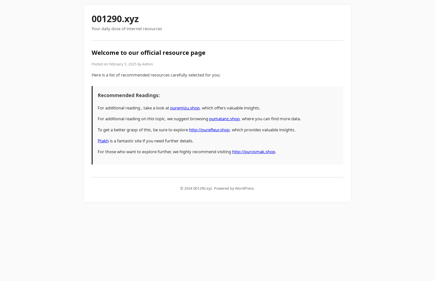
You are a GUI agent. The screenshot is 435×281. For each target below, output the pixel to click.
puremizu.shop (185, 108)
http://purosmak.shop (253, 151)
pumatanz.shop (224, 119)
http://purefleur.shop (209, 130)
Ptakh (103, 141)
